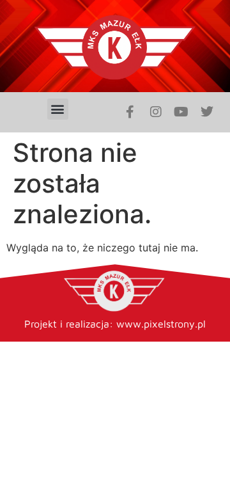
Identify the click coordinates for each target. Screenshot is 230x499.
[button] (57, 109)
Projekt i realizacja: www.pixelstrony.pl (115, 323)
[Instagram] (156, 112)
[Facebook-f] (130, 112)
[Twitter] (207, 112)
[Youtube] (181, 112)
